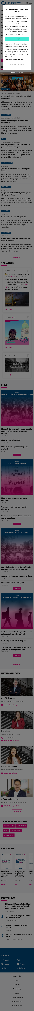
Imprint (21, 72)
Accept (17, 39)
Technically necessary (17, 64)
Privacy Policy (14, 72)
